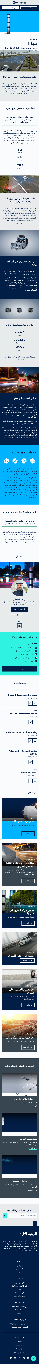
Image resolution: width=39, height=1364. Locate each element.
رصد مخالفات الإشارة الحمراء (25, 1099)
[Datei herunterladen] (35, 703)
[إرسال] (5, 1215)
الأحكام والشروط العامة (19, 1353)
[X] (19, 1357)
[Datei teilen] (30, 703)
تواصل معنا (19, 1349)
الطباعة (20, 1341)
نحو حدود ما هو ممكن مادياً (20, 1037)
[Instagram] (10, 1357)
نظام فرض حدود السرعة (21, 821)
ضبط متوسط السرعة (28, 1139)
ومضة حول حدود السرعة (21, 955)
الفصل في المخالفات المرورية (25, 1181)
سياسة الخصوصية (20, 1345)
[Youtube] (15, 1357)
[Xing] (24, 1357)
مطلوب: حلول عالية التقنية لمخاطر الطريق (20, 864)
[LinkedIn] (19, 625)
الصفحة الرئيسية (19, 1337)
